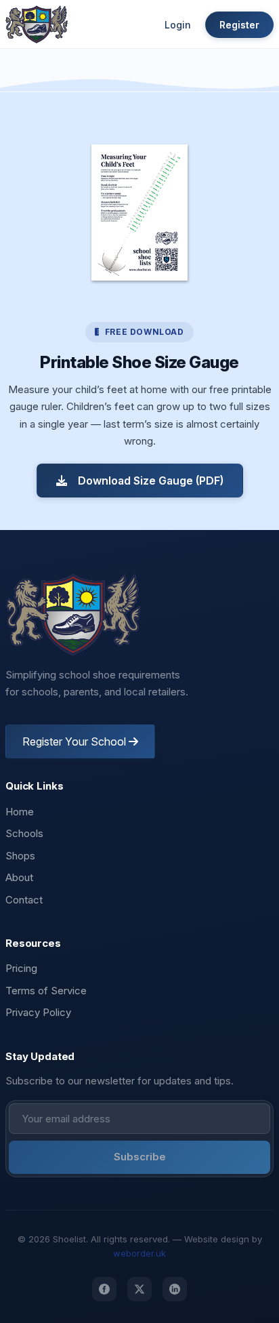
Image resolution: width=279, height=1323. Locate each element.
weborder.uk (139, 1253)
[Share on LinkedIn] (175, 1289)
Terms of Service (46, 990)
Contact (24, 899)
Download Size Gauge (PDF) (150, 480)
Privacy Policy (38, 1012)
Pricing (21, 968)
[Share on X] (139, 1289)
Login (178, 24)
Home (19, 811)
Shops (20, 855)
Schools (24, 833)
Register (239, 24)
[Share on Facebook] (104, 1289)
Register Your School (75, 741)
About (19, 877)
